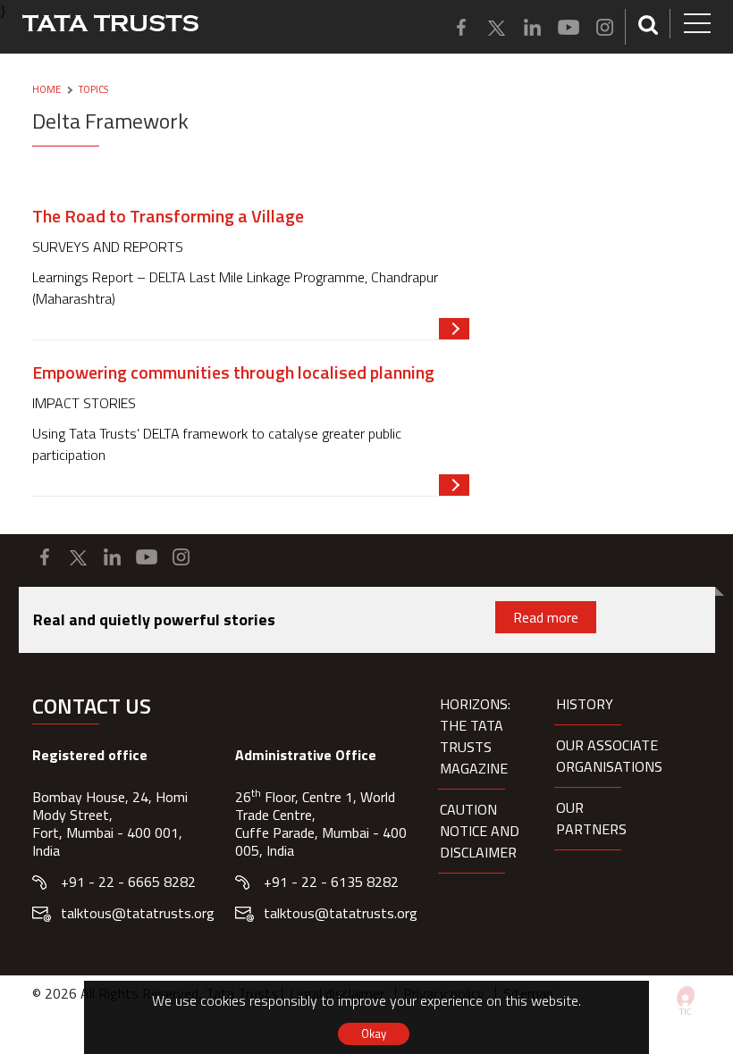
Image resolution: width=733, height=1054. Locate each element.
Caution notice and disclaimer (479, 831)
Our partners (591, 818)
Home (46, 89)
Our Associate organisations (609, 755)
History (584, 704)
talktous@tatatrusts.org (138, 913)
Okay (373, 1033)
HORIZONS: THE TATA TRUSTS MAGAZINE (475, 736)
